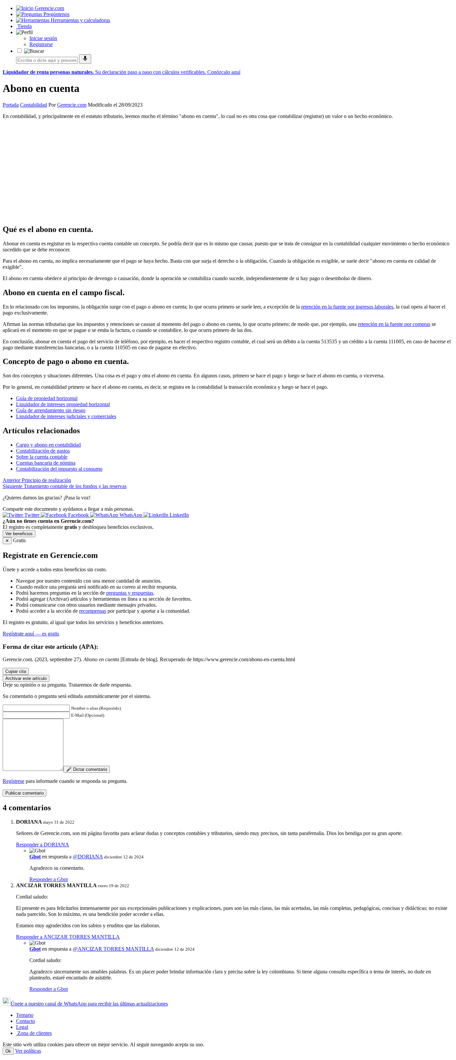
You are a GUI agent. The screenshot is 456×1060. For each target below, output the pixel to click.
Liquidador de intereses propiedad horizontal (63, 404)
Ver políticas (28, 1051)
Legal (22, 1027)
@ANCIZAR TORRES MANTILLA (113, 949)
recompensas (92, 611)
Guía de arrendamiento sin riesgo (50, 410)
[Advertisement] (203, 171)
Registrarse (41, 44)
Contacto (25, 1021)
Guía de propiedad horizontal (46, 398)
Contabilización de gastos (43, 451)
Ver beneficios (19, 533)
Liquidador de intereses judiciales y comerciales (66, 416)
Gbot (35, 856)
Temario (24, 1015)
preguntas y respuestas (129, 593)
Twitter (32, 515)
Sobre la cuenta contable (41, 457)
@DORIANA (88, 856)
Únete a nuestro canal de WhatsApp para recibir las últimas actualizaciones (89, 1004)
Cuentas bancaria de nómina (45, 463)
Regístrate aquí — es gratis (31, 633)
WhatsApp (131, 515)
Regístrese (13, 781)
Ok (8, 1051)
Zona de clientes (34, 1033)
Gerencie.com (71, 105)
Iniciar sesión (43, 38)
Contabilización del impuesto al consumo (59, 469)
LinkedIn (178, 515)
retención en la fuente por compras (394, 324)
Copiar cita (15, 671)
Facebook (78, 515)
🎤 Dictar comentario (86, 769)
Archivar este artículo (26, 678)
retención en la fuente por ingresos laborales (347, 307)
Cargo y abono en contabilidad (48, 445)
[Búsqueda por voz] (85, 59)
